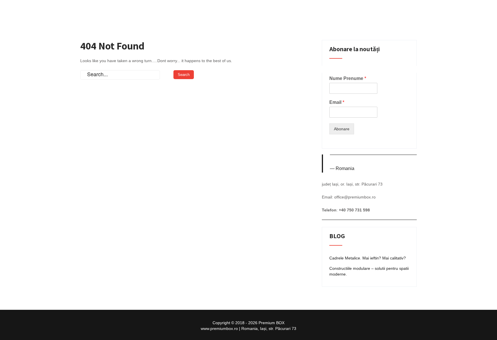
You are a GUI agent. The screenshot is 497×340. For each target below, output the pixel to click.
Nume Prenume (347, 78)
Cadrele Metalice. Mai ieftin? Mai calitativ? (367, 258)
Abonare (341, 129)
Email (336, 102)
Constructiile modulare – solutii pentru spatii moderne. (369, 271)
